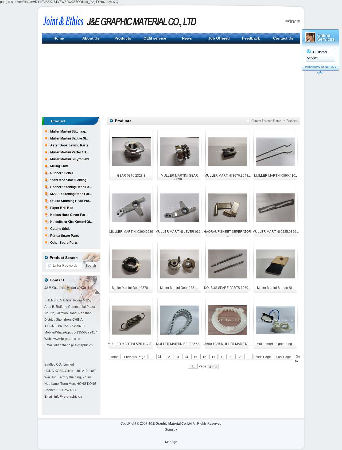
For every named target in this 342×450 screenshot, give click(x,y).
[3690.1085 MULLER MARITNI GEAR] (227, 334)
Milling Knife (59, 166)
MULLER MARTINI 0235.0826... (275, 232)
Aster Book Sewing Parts (69, 145)
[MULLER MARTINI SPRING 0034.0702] (131, 333)
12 (168, 357)
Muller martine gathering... (275, 344)
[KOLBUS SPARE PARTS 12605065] (227, 277)
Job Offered (219, 38)
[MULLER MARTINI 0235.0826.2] (275, 221)
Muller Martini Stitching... (68, 131)
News (187, 38)
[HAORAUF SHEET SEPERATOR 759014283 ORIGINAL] (227, 221)
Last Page (283, 357)
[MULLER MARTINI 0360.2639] (131, 221)
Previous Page (134, 357)
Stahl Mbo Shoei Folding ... (70, 180)
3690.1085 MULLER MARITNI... (227, 344)
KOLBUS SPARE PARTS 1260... (227, 288)
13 (177, 357)
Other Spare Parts (64, 243)
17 (213, 357)
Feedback (251, 38)
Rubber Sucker (61, 173)
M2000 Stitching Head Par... (71, 194)
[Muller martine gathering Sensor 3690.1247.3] (275, 333)
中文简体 (292, 21)
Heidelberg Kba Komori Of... (71, 222)
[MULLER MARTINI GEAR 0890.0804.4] (179, 165)
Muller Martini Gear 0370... (131, 288)
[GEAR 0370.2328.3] (131, 165)
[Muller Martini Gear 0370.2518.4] (131, 277)
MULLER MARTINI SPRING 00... (131, 344)
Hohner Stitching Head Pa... (71, 187)
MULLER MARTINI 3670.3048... (227, 175)
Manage (171, 442)
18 (222, 357)
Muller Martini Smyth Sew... (70, 159)
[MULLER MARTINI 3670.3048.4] (227, 165)
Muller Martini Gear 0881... (179, 288)
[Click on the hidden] (320, 73)
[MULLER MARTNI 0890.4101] (275, 165)
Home (58, 38)
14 (186, 357)
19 (232, 357)
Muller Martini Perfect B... (69, 152)
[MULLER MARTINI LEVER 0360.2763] (179, 221)
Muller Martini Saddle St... (69, 138)
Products (123, 38)
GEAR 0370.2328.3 (131, 175)
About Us (90, 38)
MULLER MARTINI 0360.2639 (131, 232)
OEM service (154, 38)
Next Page (263, 357)
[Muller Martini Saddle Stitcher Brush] (275, 277)
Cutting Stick (60, 229)
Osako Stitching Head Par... (70, 201)
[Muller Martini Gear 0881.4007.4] (179, 277)
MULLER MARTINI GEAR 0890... (179, 177)
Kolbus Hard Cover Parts (69, 215)
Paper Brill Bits (61, 208)
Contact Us (283, 38)
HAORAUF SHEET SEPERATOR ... (227, 233)
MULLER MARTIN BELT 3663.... (179, 344)
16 (204, 357)
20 (241, 357)
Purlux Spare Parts (64, 236)
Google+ (171, 430)
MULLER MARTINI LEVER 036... (179, 232)
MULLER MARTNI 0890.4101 (275, 175)
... (152, 357)
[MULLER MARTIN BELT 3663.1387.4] (179, 333)
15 (195, 357)
